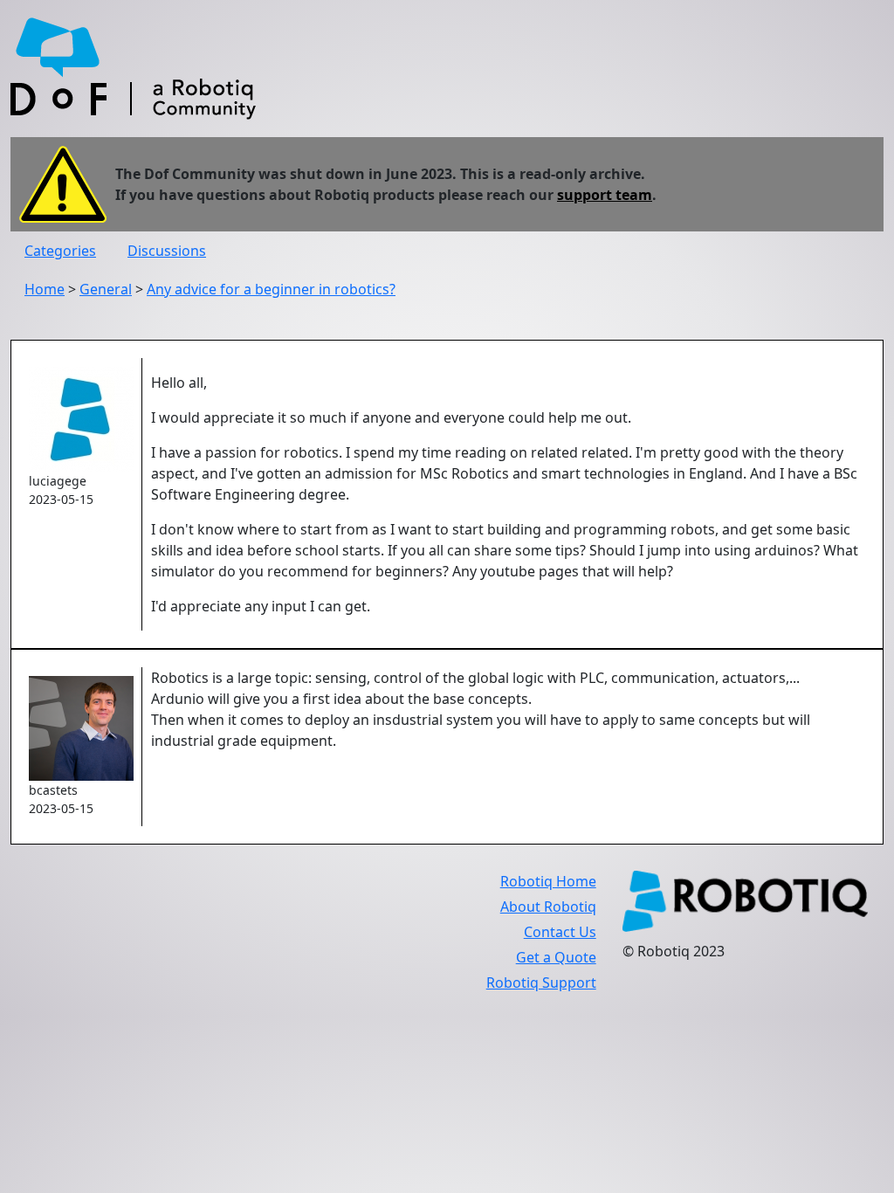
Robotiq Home (548, 881)
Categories (60, 250)
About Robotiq (548, 906)
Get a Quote (556, 957)
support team (604, 194)
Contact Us (560, 931)
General (105, 289)
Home (44, 289)
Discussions (166, 250)
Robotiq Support (541, 982)
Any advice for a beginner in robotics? (271, 289)
